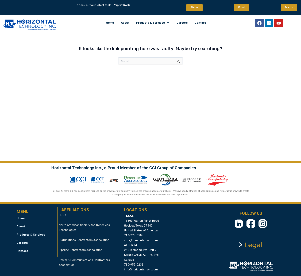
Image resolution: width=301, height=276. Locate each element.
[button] (35, 235)
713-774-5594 (134, 235)
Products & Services (150, 22)
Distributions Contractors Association (84, 240)
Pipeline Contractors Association (80, 250)
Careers (182, 22)
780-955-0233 (134, 264)
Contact (200, 22)
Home (110, 22)
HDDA (62, 215)
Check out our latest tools (91, 5)
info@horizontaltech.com (141, 240)
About (125, 22)
